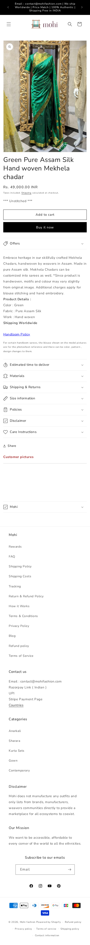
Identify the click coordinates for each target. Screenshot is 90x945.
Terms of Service (21, 656)
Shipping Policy (20, 566)
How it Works (19, 606)
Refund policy (19, 646)
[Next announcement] (82, 7)
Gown (13, 761)
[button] (9, 24)
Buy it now (45, 227)
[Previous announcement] (8, 7)
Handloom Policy (16, 334)
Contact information (47, 935)
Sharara (14, 741)
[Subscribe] (69, 869)
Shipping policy (70, 929)
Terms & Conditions (23, 616)
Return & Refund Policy (26, 596)
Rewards (15, 547)
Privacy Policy (19, 626)
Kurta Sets (16, 751)
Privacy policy (23, 929)
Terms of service (46, 929)
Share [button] (12, 446)
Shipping (26, 192)
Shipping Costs (20, 576)
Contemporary (19, 770)
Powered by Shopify (48, 922)
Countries (16, 705)
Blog (12, 636)
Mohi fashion (27, 922)
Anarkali (15, 731)
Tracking (15, 586)
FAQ (12, 556)
